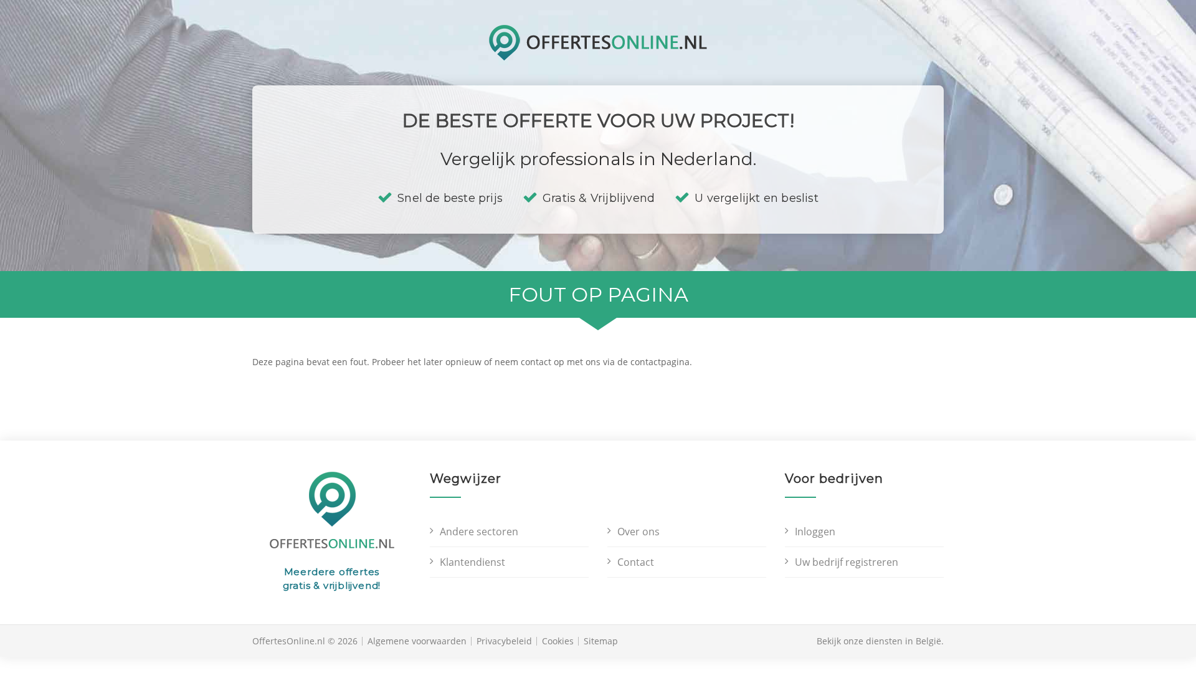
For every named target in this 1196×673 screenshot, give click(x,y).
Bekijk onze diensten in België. (880, 641)
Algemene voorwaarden (417, 641)
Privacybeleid (504, 641)
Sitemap (601, 641)
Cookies (558, 641)
